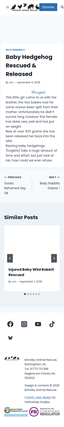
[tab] (25, 294)
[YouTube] (38, 324)
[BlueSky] (10, 338)
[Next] (54, 258)
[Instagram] (24, 324)
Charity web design (38, 397)
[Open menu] (7, 7)
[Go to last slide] (10, 258)
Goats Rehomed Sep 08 (15, 185)
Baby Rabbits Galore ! (50, 183)
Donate (48, 7)
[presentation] (32, 244)
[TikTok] (52, 324)
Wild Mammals (15, 49)
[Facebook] (10, 324)
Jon (11, 82)
